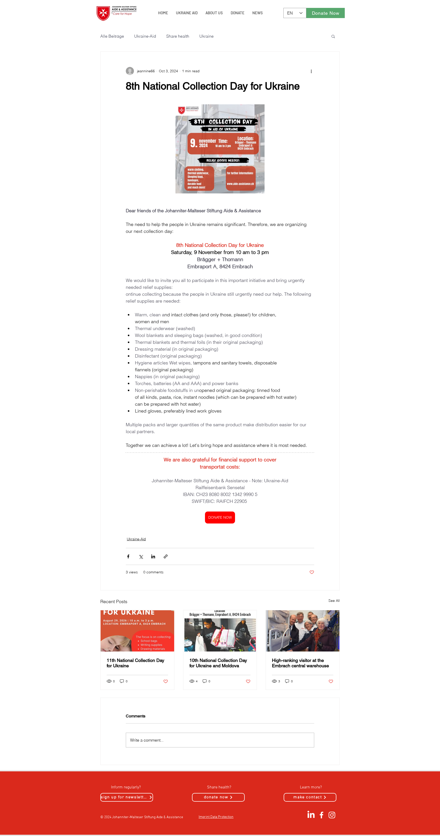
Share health (177, 36)
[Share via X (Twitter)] (140, 556)
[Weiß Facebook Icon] (321, 815)
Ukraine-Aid (145, 36)
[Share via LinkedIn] (153, 556)
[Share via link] (165, 556)
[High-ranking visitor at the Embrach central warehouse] (302, 630)
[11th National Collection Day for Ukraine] (137, 630)
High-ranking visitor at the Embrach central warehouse (300, 663)
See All (334, 600)
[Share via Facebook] (128, 556)
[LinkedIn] (311, 815)
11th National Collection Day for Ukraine (135, 663)
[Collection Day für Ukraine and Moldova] (220, 630)
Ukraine (206, 36)
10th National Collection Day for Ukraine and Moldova (218, 663)
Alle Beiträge (112, 36)
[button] (333, 36)
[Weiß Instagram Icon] (331, 815)
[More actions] (311, 71)
